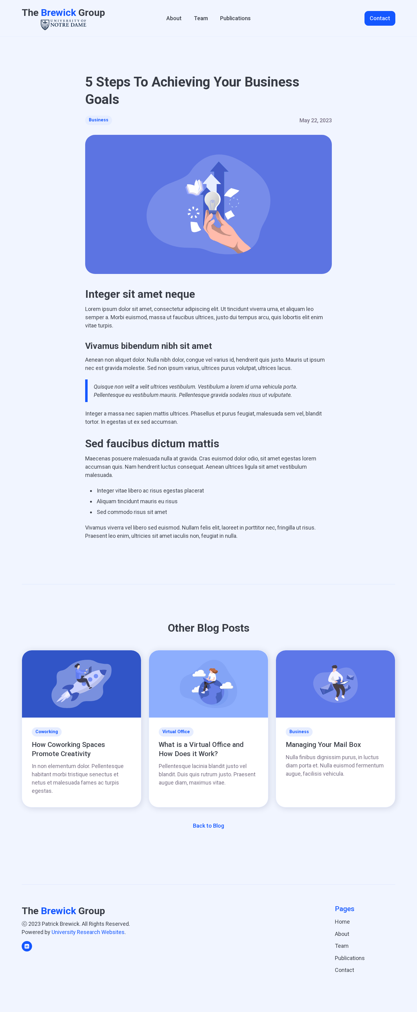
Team (201, 18)
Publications (235, 18)
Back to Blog (208, 825)
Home (342, 921)
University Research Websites (88, 932)
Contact (380, 18)
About (174, 18)
